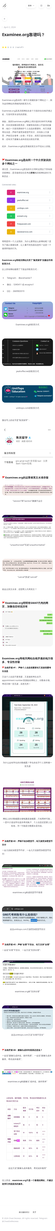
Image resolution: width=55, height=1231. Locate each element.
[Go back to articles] (4, 18)
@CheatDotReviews (10, 1221)
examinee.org (23, 192)
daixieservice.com (24, 232)
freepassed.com (24, 224)
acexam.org (22, 216)
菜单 (30, 5)
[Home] (4, 5)
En (48, 5)
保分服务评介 (24, 1212)
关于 (34, 1212)
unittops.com (22, 208)
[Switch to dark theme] (41, 5)
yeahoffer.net (22, 200)
